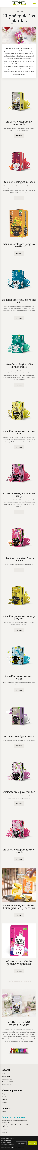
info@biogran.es (6, 1122)
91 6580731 (5, 1126)
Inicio (3, 1073)
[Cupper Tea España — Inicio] (19, 3)
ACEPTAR (32, 1143)
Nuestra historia (6, 1076)
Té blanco (4, 1099)
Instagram (4, 1132)
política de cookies (9, 1147)
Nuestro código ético (7, 1085)
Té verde (4, 1097)
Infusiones (4, 1102)
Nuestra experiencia (7, 1079)
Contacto (4, 1111)
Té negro (4, 1094)
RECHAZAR (21, 1143)
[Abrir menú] (34, 3)
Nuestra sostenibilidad (7, 1082)
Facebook (4, 1130)
